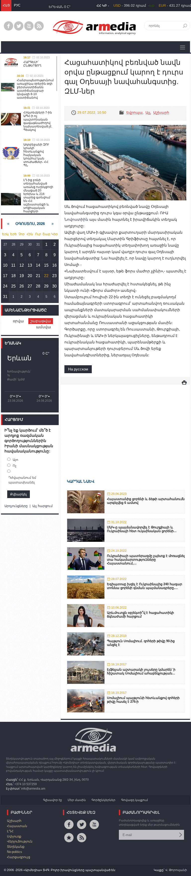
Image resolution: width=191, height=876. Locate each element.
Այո (15, 460)
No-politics (14, 852)
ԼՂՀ (10, 831)
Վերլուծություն (19, 841)
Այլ (147, 112)
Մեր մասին (77, 800)
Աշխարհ (161, 112)
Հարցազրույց (18, 857)
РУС (17, 5)
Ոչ (14, 466)
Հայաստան (17, 826)
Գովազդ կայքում (134, 800)
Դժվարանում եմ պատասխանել (22, 480)
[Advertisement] (125, 424)
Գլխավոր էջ (52, 800)
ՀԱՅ (6, 5)
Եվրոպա (134, 112)
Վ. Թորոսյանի (176, 870)
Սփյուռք (14, 836)
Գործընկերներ (103, 800)
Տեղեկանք (15, 846)
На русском (78, 369)
